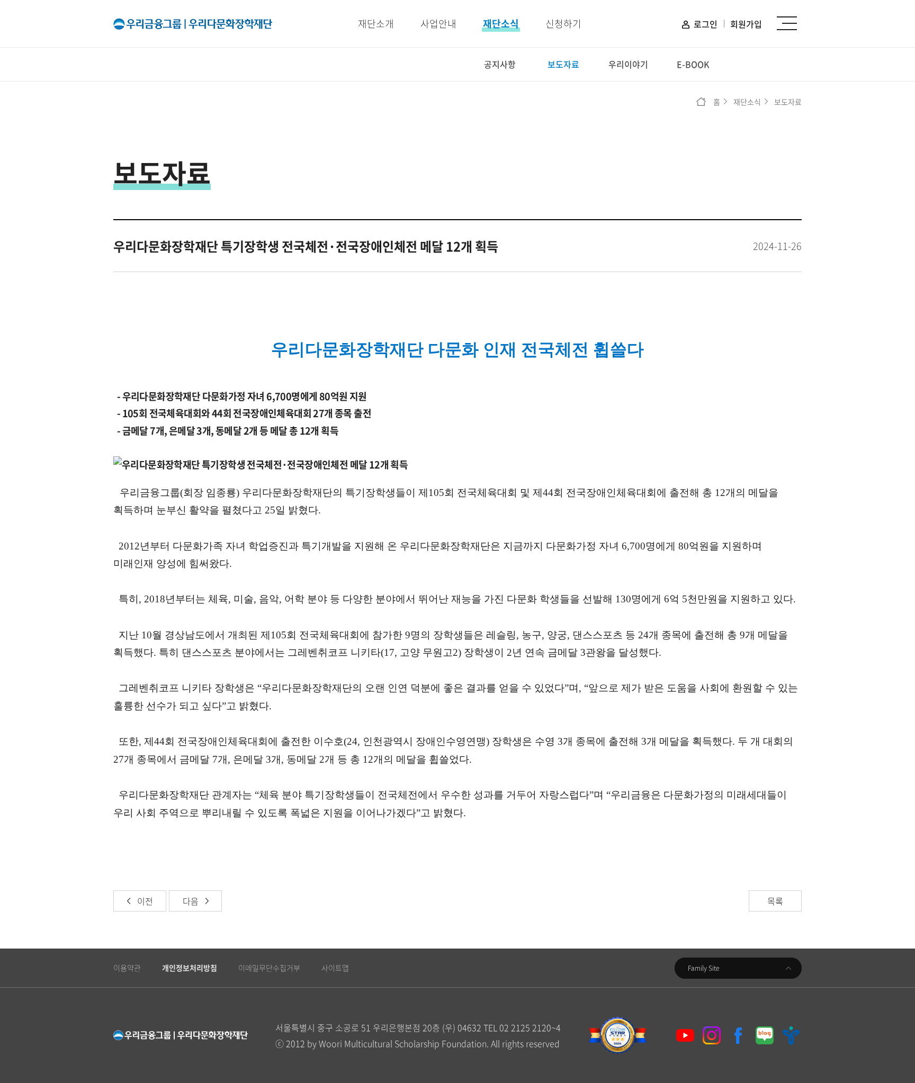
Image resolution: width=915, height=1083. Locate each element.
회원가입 (746, 24)
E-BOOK (693, 64)
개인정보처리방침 (189, 967)
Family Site (703, 968)
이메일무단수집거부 (269, 967)
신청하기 (563, 24)
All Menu (787, 23)
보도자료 (563, 64)
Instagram (711, 1035)
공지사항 (500, 64)
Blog (764, 1035)
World (791, 1035)
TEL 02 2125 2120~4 (522, 1027)
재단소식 (501, 24)
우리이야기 (628, 64)
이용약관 (127, 967)
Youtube (685, 1035)
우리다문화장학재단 (192, 24)
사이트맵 (335, 967)
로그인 (705, 24)
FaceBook (738, 1035)
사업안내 (438, 24)
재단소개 (376, 24)
